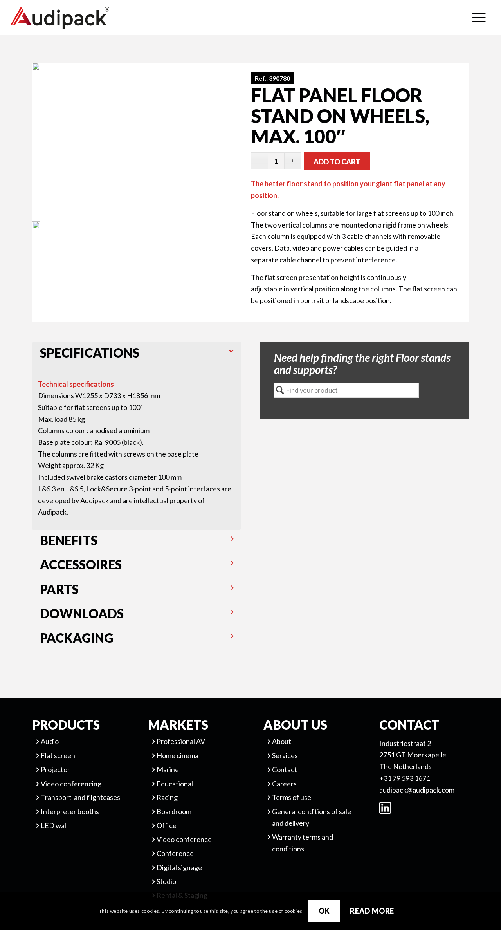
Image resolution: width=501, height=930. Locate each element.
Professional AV (181, 741)
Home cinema (177, 755)
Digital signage (179, 867)
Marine (168, 769)
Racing (167, 797)
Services (285, 755)
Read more (372, 911)
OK (324, 911)
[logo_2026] (88, 18)
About (281, 741)
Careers (284, 783)
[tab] (136, 354)
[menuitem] (479, 17)
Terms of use (291, 797)
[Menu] (479, 17)
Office (167, 825)
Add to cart (337, 161)
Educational (175, 783)
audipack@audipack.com (416, 790)
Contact (284, 769)
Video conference (184, 839)
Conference (175, 853)
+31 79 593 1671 (404, 778)
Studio (166, 881)
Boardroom (174, 811)
